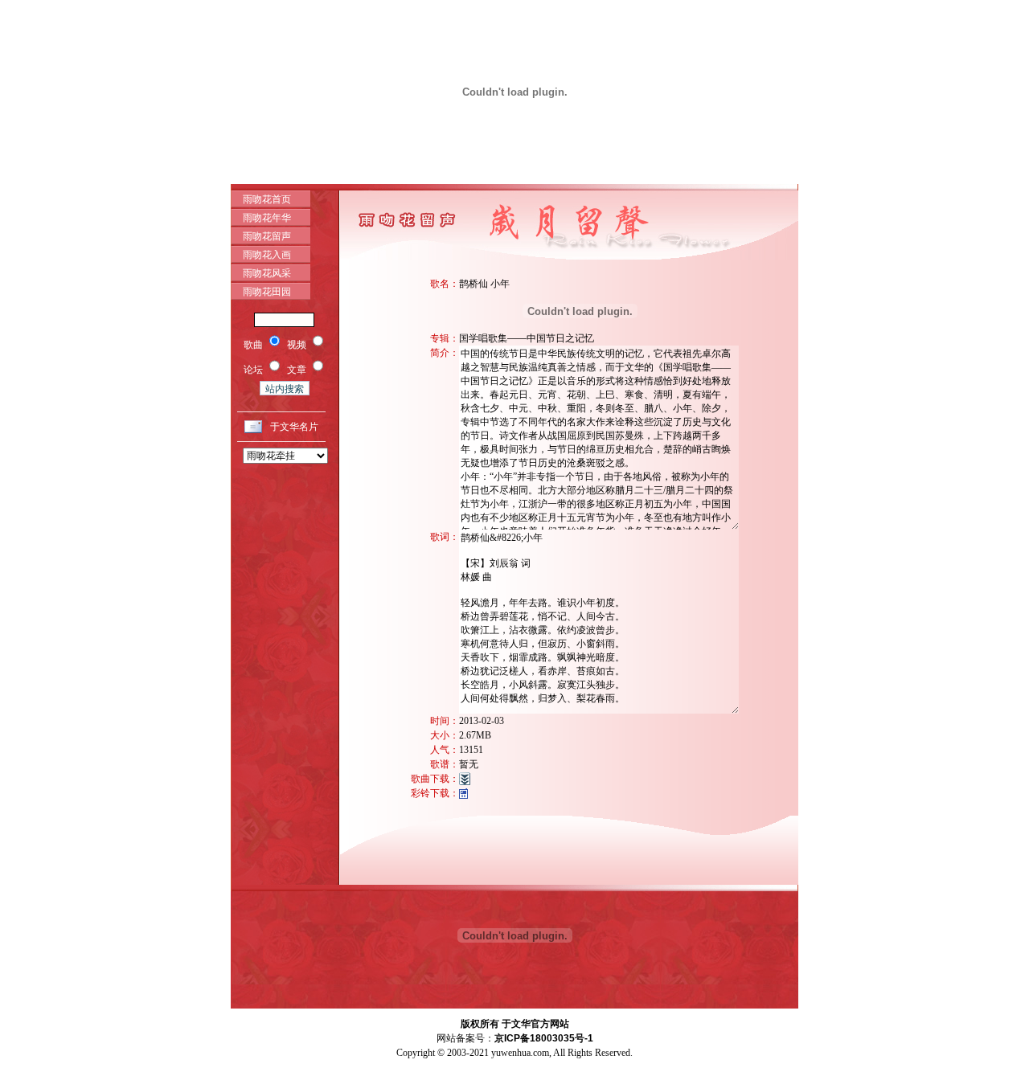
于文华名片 (294, 426)
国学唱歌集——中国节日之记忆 (526, 338)
